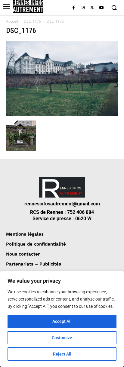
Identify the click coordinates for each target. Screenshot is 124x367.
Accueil (12, 21)
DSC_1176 (32, 21)
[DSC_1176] (62, 114)
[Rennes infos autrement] (28, 6)
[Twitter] (92, 8)
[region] (62, 319)
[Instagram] (83, 8)
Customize (62, 337)
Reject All (62, 354)
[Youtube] (101, 8)
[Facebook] (73, 8)
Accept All (62, 321)
